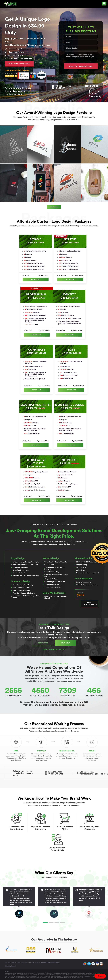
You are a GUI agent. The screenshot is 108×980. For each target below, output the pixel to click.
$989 (80, 594)
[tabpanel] (48, 902)
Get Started (35, 279)
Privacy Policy (10, 966)
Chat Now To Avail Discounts (19, 63)
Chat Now (65, 643)
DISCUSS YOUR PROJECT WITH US (54, 649)
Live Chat (27, 275)
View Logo (13, 144)
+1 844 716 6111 (44, 275)
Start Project (90, 603)
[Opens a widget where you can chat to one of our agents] (100, 976)
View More (54, 207)
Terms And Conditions (50, 962)
